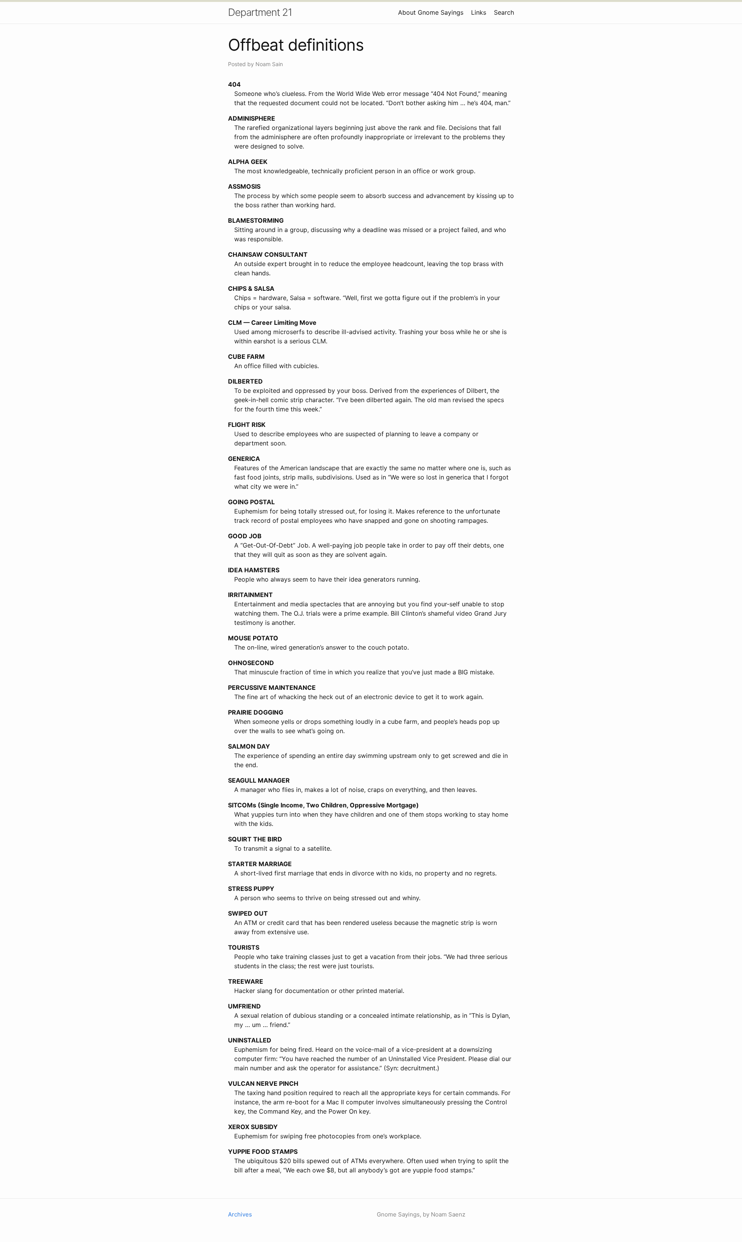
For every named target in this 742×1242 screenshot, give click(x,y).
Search (504, 12)
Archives (240, 1214)
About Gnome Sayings (430, 12)
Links (478, 12)
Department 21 (260, 12)
